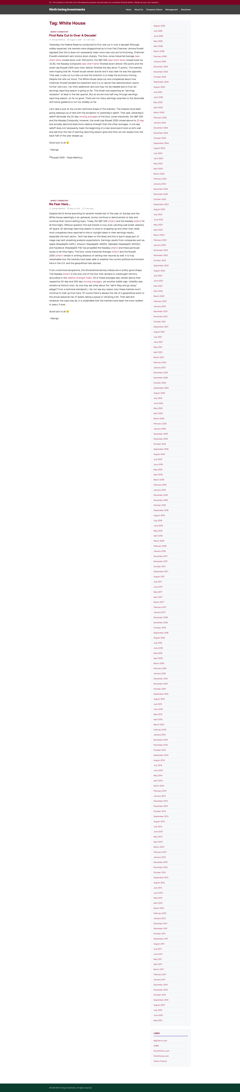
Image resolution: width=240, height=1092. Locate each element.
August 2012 (159, 882)
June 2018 (158, 525)
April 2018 (158, 536)
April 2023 (158, 230)
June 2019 (158, 464)
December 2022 (161, 250)
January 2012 (160, 918)
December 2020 (161, 372)
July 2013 (158, 826)
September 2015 (161, 694)
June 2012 (158, 893)
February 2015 (160, 729)
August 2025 (159, 87)
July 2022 (158, 275)
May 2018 (158, 531)
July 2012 (158, 888)
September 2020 (161, 388)
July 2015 (158, 704)
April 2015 (158, 719)
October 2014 (160, 750)
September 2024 (161, 143)
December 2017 (161, 556)
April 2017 (158, 597)
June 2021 (158, 342)
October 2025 (160, 77)
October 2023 (160, 199)
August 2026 (159, 26)
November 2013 (161, 806)
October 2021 (160, 321)
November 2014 (161, 745)
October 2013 (160, 811)
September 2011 (161, 939)
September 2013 (161, 816)
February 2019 (160, 485)
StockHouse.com (161, 1056)
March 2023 (159, 235)
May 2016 (158, 653)
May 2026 (158, 41)
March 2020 (159, 418)
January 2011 (159, 979)
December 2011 (160, 923)
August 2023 (159, 209)
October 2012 (160, 872)
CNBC (156, 1046)
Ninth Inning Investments (67, 9)
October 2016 (160, 627)
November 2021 (161, 316)
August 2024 (159, 148)
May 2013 (158, 837)
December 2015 (161, 678)
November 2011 (160, 928)
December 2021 (161, 311)
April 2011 (158, 964)
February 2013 (160, 852)
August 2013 (159, 821)
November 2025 (161, 72)
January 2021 (160, 367)
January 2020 (160, 429)
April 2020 (158, 413)
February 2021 (160, 362)
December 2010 (161, 984)
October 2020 (160, 383)
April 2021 (158, 352)
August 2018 (159, 515)
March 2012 (159, 908)
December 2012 (161, 862)
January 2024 (160, 184)
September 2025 (161, 82)
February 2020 (160, 423)
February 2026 (160, 56)
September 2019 (161, 449)
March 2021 (159, 357)
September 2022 (161, 265)
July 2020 (158, 398)
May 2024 (158, 163)
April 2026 (158, 46)
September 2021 (161, 327)
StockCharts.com (161, 1051)
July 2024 (158, 153)
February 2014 (160, 791)
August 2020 (159, 393)
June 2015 (158, 709)
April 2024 (158, 168)
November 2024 (161, 133)
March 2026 (159, 51)
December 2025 (161, 66)
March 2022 (159, 296)
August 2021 (159, 332)
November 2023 (161, 194)
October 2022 (160, 260)
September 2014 (161, 755)
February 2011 (160, 974)
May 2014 (158, 775)
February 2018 (160, 546)
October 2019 (160, 444)
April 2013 (158, 842)
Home (128, 9)
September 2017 (161, 571)
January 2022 (160, 306)
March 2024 (159, 174)
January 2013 (160, 857)
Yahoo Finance (160, 1061)
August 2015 (159, 699)
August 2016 (159, 638)
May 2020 (158, 408)
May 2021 (158, 347)
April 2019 (158, 474)
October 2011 (160, 933)
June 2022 (158, 281)
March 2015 (159, 724)
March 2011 (159, 969)
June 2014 (158, 770)
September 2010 (161, 1000)
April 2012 (158, 903)
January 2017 (160, 612)
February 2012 (160, 913)
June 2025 (158, 97)
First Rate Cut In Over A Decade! (72, 35)
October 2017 (160, 566)
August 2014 (159, 760)
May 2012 (158, 898)
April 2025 (158, 107)
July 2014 (158, 765)
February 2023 (160, 240)
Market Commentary (59, 32)
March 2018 (159, 541)
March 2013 (159, 847)
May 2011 (158, 959)
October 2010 (160, 995)
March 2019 (159, 480)
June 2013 (158, 831)
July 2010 (158, 1010)
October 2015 (160, 689)
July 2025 (158, 92)
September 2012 (161, 877)
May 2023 (158, 225)
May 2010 (158, 1020)
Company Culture (154, 9)
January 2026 (160, 61)
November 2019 (161, 439)
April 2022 (158, 291)
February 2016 (160, 668)
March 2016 (159, 663)
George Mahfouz (58, 40)
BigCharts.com (160, 1040)
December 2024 (161, 128)
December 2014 (161, 740)
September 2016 (161, 633)
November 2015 (161, 684)
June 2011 (158, 954)
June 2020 (158, 403)
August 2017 (159, 576)
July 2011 (158, 949)
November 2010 (161, 990)
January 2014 (160, 796)
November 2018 (161, 500)
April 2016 (158, 658)
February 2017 (160, 607)
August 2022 (159, 270)
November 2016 (161, 622)
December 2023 (161, 189)
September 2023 (161, 204)
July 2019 (158, 459)
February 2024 (160, 179)
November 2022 (161, 255)
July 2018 (158, 520)
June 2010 (158, 1015)
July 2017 (158, 582)
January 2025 (160, 122)
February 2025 (160, 117)
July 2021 (158, 337)
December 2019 (161, 434)
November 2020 (161, 377)
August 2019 (159, 454)
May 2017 (158, 592)
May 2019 (158, 469)
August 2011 (159, 944)
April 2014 (158, 780)
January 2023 (160, 245)
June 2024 (158, 158)
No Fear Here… (59, 204)
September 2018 (161, 510)
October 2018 (160, 505)
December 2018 (161, 495)
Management (172, 9)
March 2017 (159, 602)
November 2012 (161, 867)
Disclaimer (186, 9)
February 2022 (160, 301)
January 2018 (160, 551)
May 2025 (158, 102)
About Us (138, 9)
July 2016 (158, 643)
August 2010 (159, 1005)
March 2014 (159, 786)
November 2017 (161, 561)
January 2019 (160, 490)
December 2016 (161, 617)
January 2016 (160, 673)
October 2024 (160, 138)
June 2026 (158, 36)
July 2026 (158, 31)
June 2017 (158, 587)
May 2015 (158, 714)
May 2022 (158, 286)
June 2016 (158, 648)
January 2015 (160, 734)
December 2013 (161, 801)
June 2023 (158, 219)
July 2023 (158, 214)
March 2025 (159, 112)
